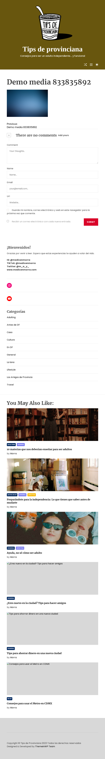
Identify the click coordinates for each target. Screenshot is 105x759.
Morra (13, 453)
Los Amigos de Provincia (19, 377)
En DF (10, 347)
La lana (10, 362)
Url (8, 196)
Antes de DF (13, 324)
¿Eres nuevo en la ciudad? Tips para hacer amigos (36, 603)
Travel (10, 384)
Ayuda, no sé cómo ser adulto (24, 552)
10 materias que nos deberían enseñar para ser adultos (39, 449)
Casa (9, 332)
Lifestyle (11, 369)
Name (10, 168)
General (11, 354)
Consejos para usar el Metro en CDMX (29, 703)
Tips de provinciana (53, 49)
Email (10, 182)
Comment (12, 145)
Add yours (63, 135)
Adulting (11, 317)
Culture (11, 339)
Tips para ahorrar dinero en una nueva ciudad (34, 653)
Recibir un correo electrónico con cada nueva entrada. (41, 221)
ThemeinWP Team (45, 746)
